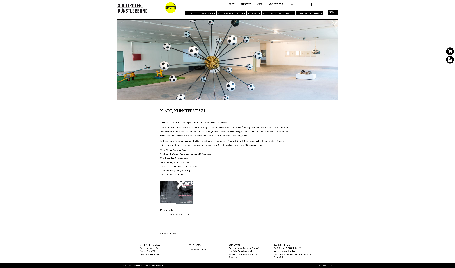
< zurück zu (168, 233)
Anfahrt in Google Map (149, 254)
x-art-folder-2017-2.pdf (177, 214)
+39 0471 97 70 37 (195, 245)
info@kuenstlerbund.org (197, 249)
